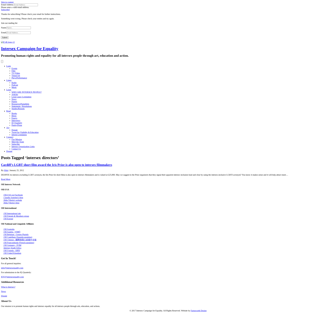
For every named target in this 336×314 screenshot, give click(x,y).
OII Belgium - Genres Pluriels (15, 234)
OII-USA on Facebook (13, 195)
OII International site (12, 213)
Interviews (16, 120)
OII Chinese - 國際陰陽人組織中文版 (19, 240)
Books (14, 113)
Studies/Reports (18, 109)
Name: (4, 28)
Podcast (15, 85)
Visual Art (16, 75)
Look (8, 66)
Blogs (14, 116)
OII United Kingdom (12, 253)
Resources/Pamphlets (20, 104)
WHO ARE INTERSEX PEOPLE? (27, 92)
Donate (15, 130)
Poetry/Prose (17, 125)
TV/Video (16, 73)
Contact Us (16, 149)
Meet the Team (18, 142)
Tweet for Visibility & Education (25, 132)
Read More (5, 179)
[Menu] (2, 61)
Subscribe (16, 144)
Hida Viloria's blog (11, 203)
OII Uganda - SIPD (11, 250)
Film (13, 71)
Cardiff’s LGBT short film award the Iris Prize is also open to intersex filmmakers (56, 164)
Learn (8, 90)
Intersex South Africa (12, 248)
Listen (8, 80)
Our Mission (17, 139)
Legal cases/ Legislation (21, 97)
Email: (3, 32)
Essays (14, 118)
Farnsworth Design (199, 311)
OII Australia (8, 229)
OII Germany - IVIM (12, 245)
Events (14, 68)
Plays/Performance (19, 78)
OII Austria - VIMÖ (11, 232)
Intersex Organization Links (23, 146)
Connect (9, 137)
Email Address (7, 5)
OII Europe (8, 219)
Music (14, 87)
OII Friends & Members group (16, 216)
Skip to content (7, 2)
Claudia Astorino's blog (13, 197)
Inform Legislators (19, 135)
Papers (14, 101)
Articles (15, 94)
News (14, 99)
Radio (14, 83)
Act (7, 127)
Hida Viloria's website (12, 200)
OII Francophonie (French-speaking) (18, 243)
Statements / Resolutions (22, 106)
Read (8, 111)
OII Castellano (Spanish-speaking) (17, 237)
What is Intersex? (8, 287)
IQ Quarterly (17, 123)
